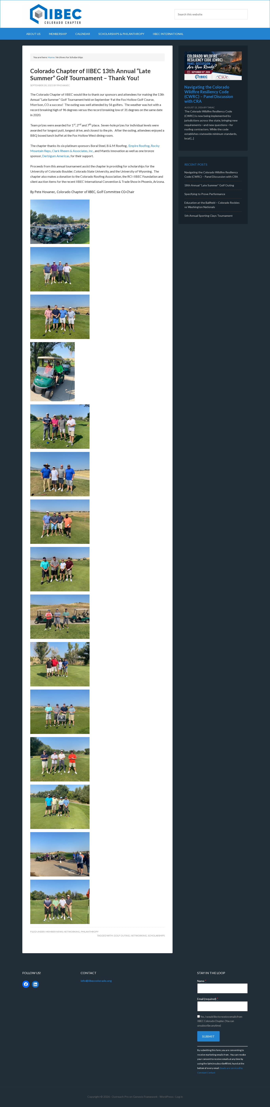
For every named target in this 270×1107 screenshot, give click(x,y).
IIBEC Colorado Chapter (56, 14)
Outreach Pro (120, 1096)
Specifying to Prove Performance (204, 194)
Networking (72, 931)
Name (201, 981)
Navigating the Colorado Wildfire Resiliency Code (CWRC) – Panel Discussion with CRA (208, 94)
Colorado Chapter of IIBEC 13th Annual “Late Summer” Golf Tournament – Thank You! (90, 74)
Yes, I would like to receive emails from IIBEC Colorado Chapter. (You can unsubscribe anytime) (219, 1021)
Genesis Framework (145, 1096)
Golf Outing (122, 935)
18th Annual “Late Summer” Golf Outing (209, 185)
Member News (54, 931)
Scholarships (156, 935)
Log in (179, 1096)
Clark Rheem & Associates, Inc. (72, 151)
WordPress (167, 1096)
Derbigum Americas (55, 156)
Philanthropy (89, 931)
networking (139, 935)
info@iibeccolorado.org (96, 980)
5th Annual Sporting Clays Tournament (208, 215)
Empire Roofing (139, 145)
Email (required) (207, 999)
